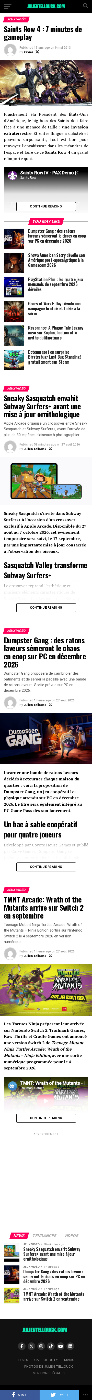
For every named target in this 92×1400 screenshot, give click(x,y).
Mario (69, 1360)
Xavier (28, 52)
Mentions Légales (49, 1373)
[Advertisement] (46, 1182)
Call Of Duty (46, 1360)
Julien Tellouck (35, 449)
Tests (23, 1360)
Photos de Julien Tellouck (48, 1366)
